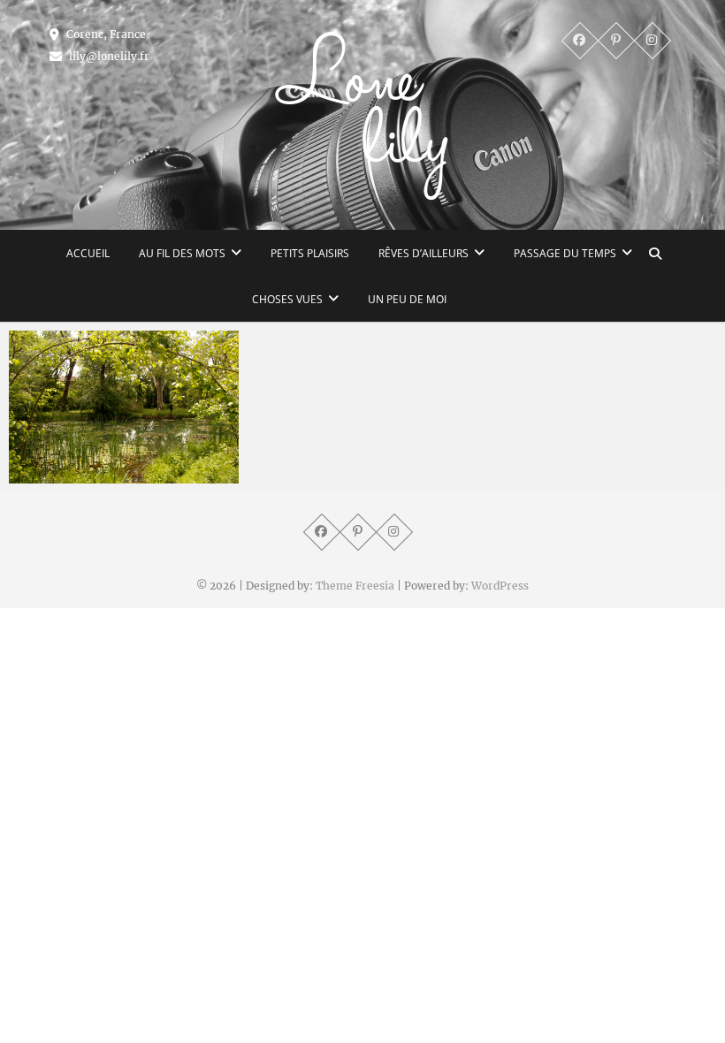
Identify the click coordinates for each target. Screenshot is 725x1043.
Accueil (88, 253)
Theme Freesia (355, 585)
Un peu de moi (407, 299)
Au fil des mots (182, 253)
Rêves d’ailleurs (423, 253)
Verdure (52, 474)
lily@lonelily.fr (107, 56)
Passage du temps (565, 253)
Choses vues (287, 299)
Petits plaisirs (310, 253)
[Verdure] (124, 407)
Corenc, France (105, 34)
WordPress (500, 585)
